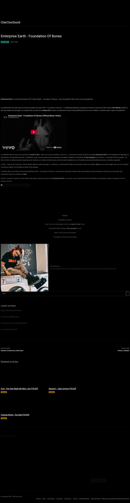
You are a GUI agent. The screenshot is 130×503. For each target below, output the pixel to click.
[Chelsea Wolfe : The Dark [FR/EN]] (23, 402)
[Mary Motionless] (24, 268)
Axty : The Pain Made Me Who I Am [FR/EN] (19, 388)
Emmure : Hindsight (123, 350)
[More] (71, 89)
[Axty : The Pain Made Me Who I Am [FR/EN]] (23, 376)
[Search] (127, 294)
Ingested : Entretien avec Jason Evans (12, 350)
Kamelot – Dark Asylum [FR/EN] (62, 388)
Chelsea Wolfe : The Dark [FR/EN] (15, 414)
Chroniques (3, 392)
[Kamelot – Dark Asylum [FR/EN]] (71, 376)
